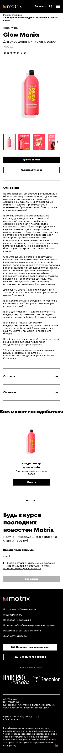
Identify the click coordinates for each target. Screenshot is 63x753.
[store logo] (12, 6)
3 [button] (34, 500)
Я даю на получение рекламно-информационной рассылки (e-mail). (32, 564)
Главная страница (12, 15)
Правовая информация (17, 620)
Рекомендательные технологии (22, 631)
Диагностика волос (15, 636)
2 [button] (30, 500)
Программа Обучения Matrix (20, 609)
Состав (9, 376)
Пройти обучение (31, 170)
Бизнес (40, 6)
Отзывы (9, 392)
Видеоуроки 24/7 (13, 615)
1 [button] (27, 500)
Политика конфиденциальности (22, 569)
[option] (31, 459)
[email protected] (31, 719)
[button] (25, 142)
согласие (20, 563)
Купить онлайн (31, 160)
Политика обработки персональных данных (29, 625)
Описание (11, 188)
